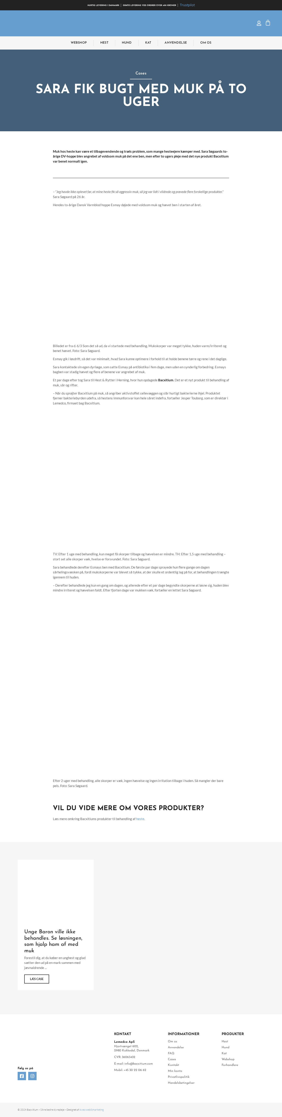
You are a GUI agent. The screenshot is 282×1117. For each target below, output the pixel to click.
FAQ (171, 1053)
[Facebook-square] (22, 1076)
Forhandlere (230, 1065)
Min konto (175, 1071)
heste (140, 819)
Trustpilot (187, 5)
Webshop (79, 42)
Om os (205, 42)
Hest (104, 42)
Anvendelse (176, 42)
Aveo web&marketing (92, 1109)
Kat (148, 42)
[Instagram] (32, 1076)
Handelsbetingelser (181, 1083)
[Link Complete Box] (56, 925)
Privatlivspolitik (178, 1077)
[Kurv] (268, 23)
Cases (172, 1059)
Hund (127, 42)
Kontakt (173, 1065)
